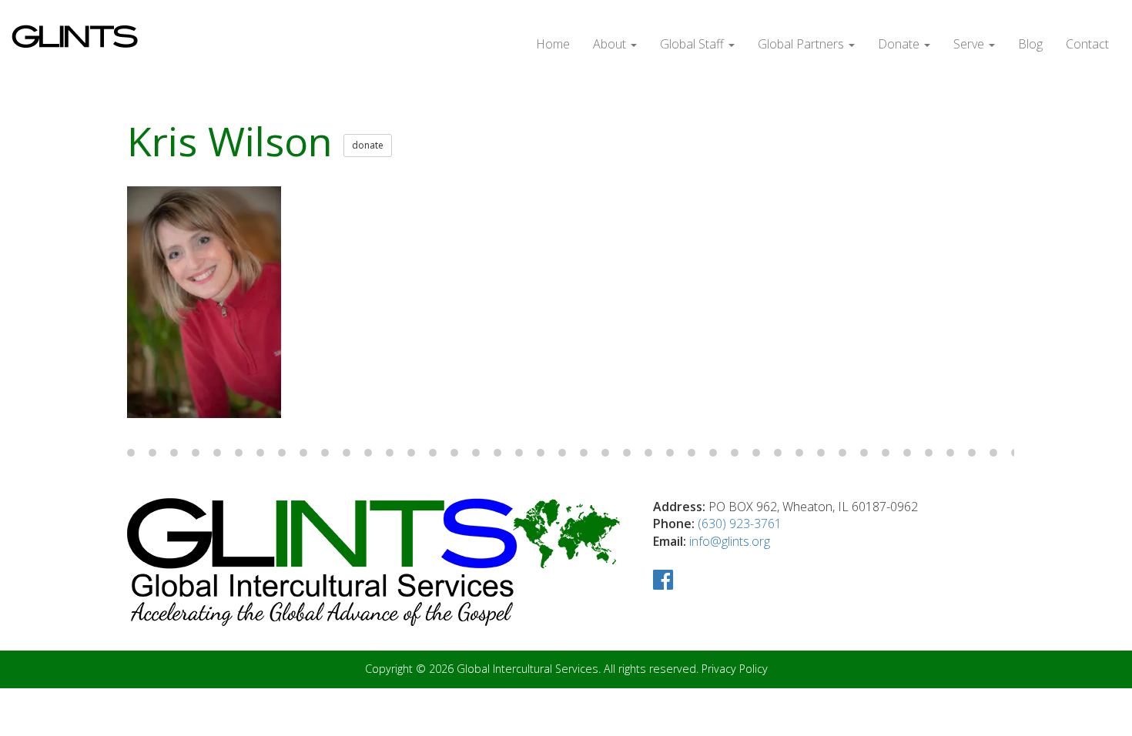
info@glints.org (729, 541)
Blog (1030, 43)
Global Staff (693, 43)
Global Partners (802, 43)
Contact (1087, 43)
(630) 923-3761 (740, 523)
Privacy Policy (735, 668)
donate (367, 145)
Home (553, 43)
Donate (900, 43)
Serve (970, 43)
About (611, 43)
